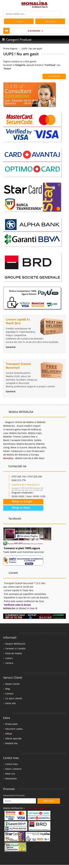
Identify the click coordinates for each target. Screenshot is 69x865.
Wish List (10, 773)
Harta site (10, 703)
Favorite (50, 21)
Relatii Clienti (12, 683)
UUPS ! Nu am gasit (32, 48)
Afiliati (8, 733)
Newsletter (11, 778)
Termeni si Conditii (15, 648)
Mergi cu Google (21, 501)
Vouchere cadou (14, 728)
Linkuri (9, 658)
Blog (7, 688)
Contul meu (11, 764)
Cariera (9, 663)
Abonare (48, 801)
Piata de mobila (13, 653)
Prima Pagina (10, 48)
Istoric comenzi (13, 768)
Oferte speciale (13, 738)
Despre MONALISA (15, 643)
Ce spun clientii (13, 698)
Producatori (11, 723)
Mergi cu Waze (20, 507)
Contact (9, 693)
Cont (19, 21)
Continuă (54, 76)
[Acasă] (34, 6)
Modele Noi (11, 743)
